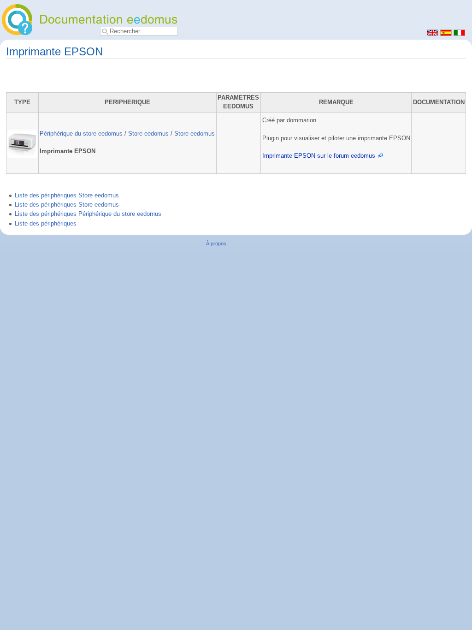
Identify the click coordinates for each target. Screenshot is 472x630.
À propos (216, 243)
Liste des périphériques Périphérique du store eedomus (88, 214)
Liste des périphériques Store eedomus (67, 195)
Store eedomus (148, 134)
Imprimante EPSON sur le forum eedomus (318, 156)
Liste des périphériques (46, 223)
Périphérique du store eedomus (81, 134)
